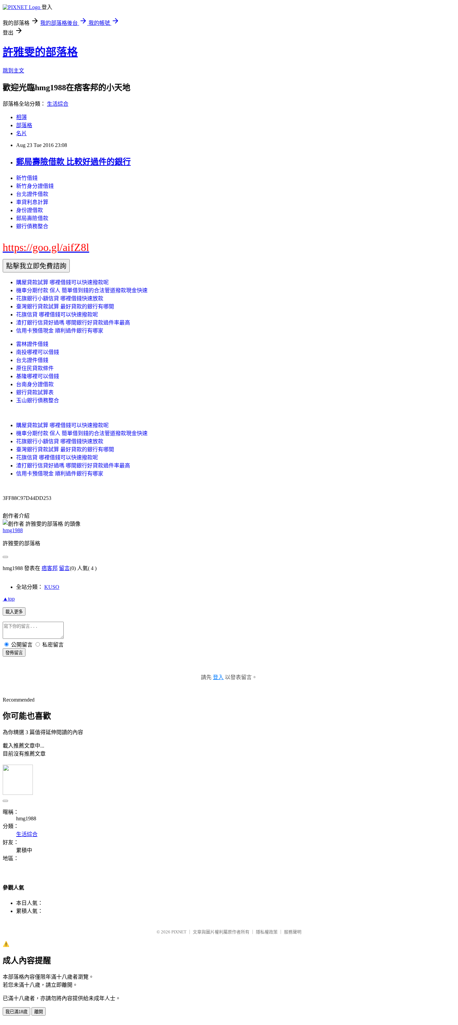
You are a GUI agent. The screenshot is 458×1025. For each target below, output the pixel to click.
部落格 (24, 125)
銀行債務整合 (32, 226)
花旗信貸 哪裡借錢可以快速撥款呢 (57, 314)
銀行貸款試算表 (35, 392)
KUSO (51, 587)
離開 (38, 1011)
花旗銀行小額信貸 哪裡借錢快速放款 (59, 298)
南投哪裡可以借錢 (37, 352)
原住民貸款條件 (35, 368)
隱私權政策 (267, 931)
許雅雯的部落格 (40, 52)
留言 (64, 568)
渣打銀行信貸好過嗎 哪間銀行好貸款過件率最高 (73, 322)
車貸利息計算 (32, 202)
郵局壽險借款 (32, 218)
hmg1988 (13, 530)
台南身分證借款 (35, 384)
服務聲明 (292, 931)
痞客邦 (50, 568)
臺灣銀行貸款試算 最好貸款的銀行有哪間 (65, 306)
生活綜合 (57, 104)
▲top (9, 599)
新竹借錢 (27, 178)
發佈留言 (14, 652)
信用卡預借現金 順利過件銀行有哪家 (59, 331)
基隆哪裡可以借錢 (37, 376)
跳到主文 (13, 70)
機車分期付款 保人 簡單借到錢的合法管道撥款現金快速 (82, 290)
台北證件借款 (32, 194)
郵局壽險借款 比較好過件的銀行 (73, 161)
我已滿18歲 (16, 1011)
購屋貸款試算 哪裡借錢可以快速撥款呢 (62, 282)
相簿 (21, 117)
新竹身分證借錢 (35, 186)
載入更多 (14, 611)
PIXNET (178, 931)
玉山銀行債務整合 (37, 400)
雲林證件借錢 (32, 344)
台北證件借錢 (32, 360)
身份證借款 (29, 210)
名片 (21, 133)
